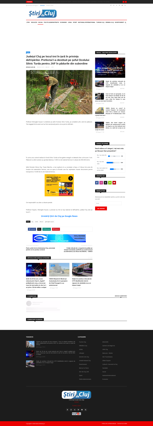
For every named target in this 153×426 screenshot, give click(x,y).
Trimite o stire (49, 5)
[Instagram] (114, 5)
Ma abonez (101, 208)
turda (36, 221)
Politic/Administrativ (51, 22)
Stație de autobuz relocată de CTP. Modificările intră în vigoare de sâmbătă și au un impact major (115, 84)
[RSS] (125, 5)
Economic (63, 22)
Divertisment (119, 22)
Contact (42, 5)
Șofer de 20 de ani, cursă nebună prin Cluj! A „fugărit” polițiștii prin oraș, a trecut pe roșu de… (110, 70)
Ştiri (28, 22)
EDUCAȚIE (34, 22)
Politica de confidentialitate (109, 423)
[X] (116, 5)
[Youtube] (122, 5)
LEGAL (70, 22)
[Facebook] (111, 5)
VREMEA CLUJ (109, 22)
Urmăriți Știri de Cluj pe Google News (59, 216)
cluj (32, 221)
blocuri (41, 221)
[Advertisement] (59, 139)
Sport (75, 22)
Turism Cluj (100, 22)
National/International (86, 22)
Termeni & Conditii (122, 423)
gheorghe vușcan (49, 221)
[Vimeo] (119, 5)
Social (40, 22)
